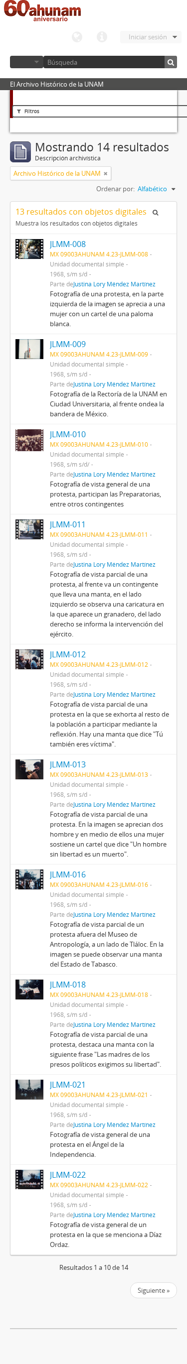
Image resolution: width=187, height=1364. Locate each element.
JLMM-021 (68, 1084)
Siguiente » (154, 1290)
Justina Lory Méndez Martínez (114, 284)
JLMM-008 (68, 244)
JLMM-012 (68, 654)
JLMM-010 (68, 434)
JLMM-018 (68, 984)
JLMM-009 (68, 344)
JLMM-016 (68, 874)
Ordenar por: (115, 188)
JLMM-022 (68, 1174)
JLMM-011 (68, 524)
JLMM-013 (68, 764)
